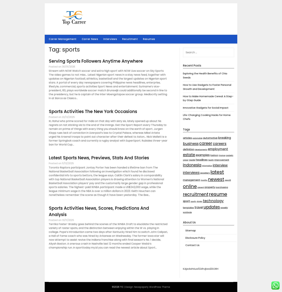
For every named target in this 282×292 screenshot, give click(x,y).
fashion (214, 155)
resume (218, 194)
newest (216, 179)
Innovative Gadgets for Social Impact (205, 107)
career (205, 143)
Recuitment (130, 39)
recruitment (195, 194)
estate (189, 154)
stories (199, 201)
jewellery (205, 172)
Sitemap (190, 230)
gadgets (229, 155)
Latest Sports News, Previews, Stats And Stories (99, 158)
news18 (228, 180)
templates (188, 207)
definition (188, 149)
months (204, 180)
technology (213, 200)
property (210, 187)
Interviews (110, 39)
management (191, 180)
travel (199, 207)
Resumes (149, 39)
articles (187, 138)
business (191, 143)
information (207, 166)
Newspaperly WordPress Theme (152, 287)
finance (222, 155)
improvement (221, 159)
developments (201, 149)
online (190, 186)
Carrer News (90, 39)
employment (218, 149)
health (211, 160)
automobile (197, 138)
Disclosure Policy (195, 238)
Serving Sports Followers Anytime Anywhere (96, 61)
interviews (191, 172)
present (200, 187)
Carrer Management (63, 39)
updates (212, 207)
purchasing (222, 187)
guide (192, 159)
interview (220, 165)
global (185, 160)
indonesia (192, 165)
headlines (202, 159)
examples (203, 155)
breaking (224, 138)
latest (217, 172)
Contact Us (192, 245)
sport (186, 201)
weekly (224, 207)
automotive (210, 138)
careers (219, 143)
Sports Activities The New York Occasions (93, 111)
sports (193, 201)
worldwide (187, 212)
